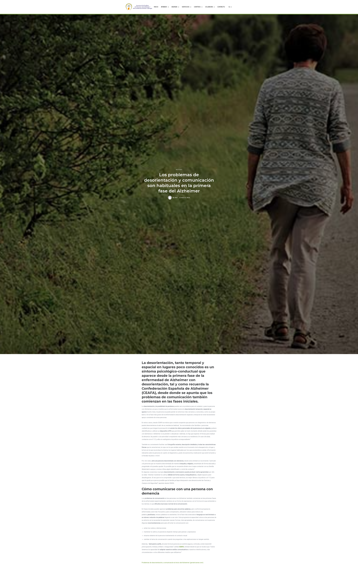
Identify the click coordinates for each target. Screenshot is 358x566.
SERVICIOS (185, 7)
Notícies (179, 169)
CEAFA (181, 547)
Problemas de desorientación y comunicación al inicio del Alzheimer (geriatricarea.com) (172, 562)
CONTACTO (221, 7)
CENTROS (197, 7)
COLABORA (209, 7)
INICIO (156, 7)
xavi (176, 197)
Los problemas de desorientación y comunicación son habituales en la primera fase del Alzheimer (179, 183)
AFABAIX (164, 7)
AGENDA (174, 7)
